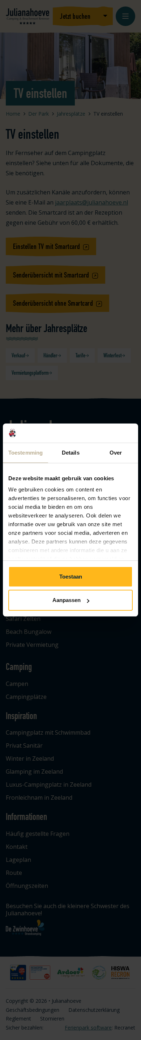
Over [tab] (116, 453)
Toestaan (70, 576)
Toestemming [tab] (25, 453)
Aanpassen (66, 600)
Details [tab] (71, 453)
